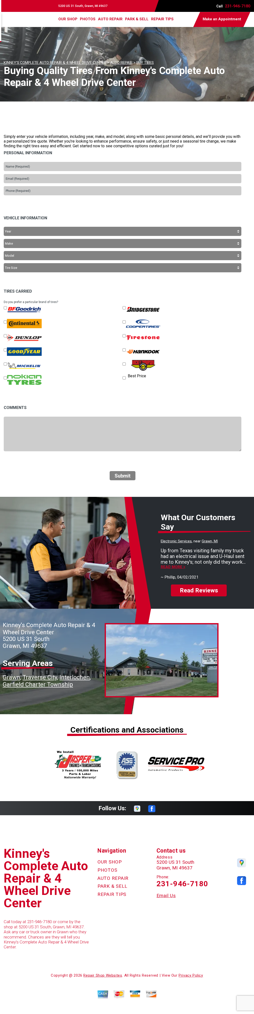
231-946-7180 (237, 6)
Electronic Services (176, 541)
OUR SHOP (67, 19)
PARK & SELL (137, 19)
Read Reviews (199, 590)
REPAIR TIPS (162, 19)
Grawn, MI (210, 541)
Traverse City (40, 677)
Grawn (11, 677)
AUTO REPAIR (110, 19)
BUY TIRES (145, 62)
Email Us (166, 895)
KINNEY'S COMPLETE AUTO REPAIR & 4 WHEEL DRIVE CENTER (55, 62)
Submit (122, 476)
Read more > (173, 567)
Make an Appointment (222, 19)
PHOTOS (87, 19)
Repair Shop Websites (102, 975)
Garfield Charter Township (38, 684)
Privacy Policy (191, 975)
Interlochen (75, 677)
